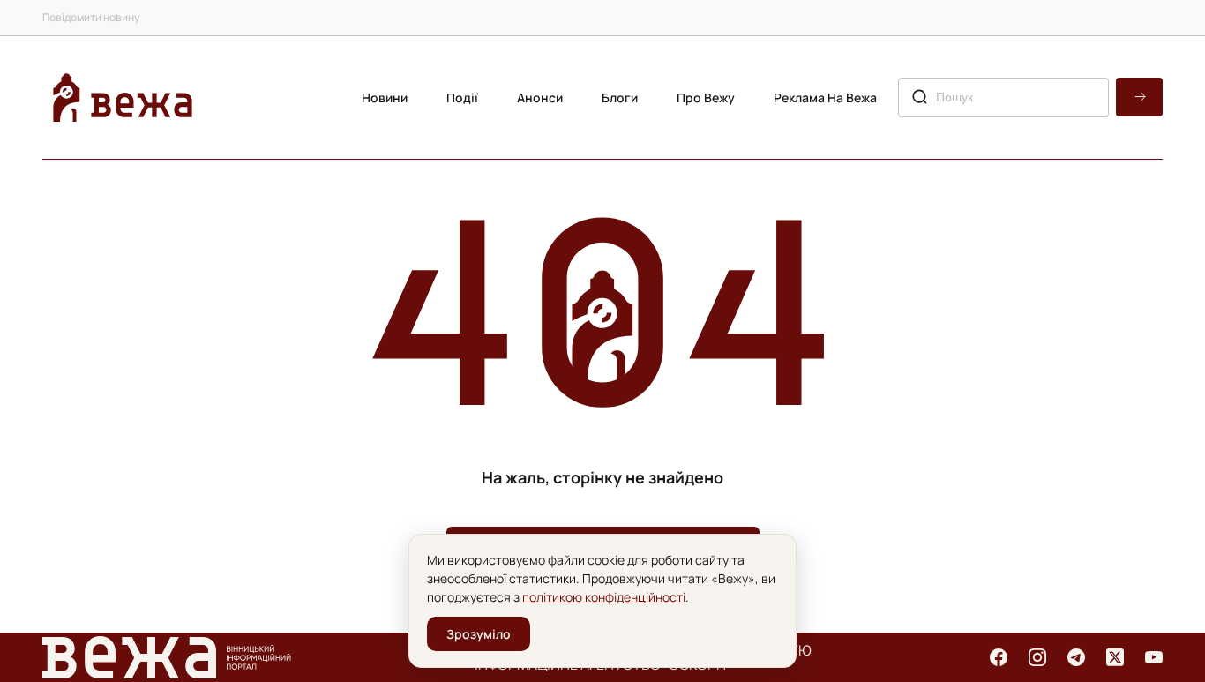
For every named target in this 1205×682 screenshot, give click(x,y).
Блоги (620, 97)
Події (462, 97)
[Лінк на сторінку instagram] (1037, 657)
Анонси (540, 97)
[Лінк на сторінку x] (1115, 657)
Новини (385, 97)
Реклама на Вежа (825, 97)
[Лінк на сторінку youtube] (1154, 657)
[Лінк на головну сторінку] (122, 97)
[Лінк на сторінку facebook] (998, 657)
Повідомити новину (90, 17)
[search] (1139, 97)
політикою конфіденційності (603, 596)
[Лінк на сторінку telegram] (1076, 657)
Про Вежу (706, 97)
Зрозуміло (478, 634)
